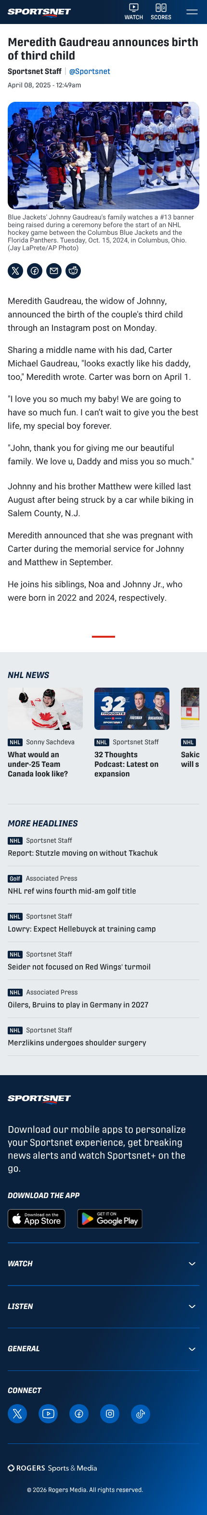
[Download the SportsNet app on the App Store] (36, 1218)
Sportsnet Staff (35, 71)
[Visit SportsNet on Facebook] (79, 1413)
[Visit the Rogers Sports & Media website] (52, 1468)
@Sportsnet (89, 71)
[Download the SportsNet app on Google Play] (109, 1218)
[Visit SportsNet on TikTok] (140, 1413)
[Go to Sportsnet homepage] (39, 13)
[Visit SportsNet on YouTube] (48, 1413)
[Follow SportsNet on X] (17, 1413)
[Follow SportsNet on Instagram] (109, 1413)
